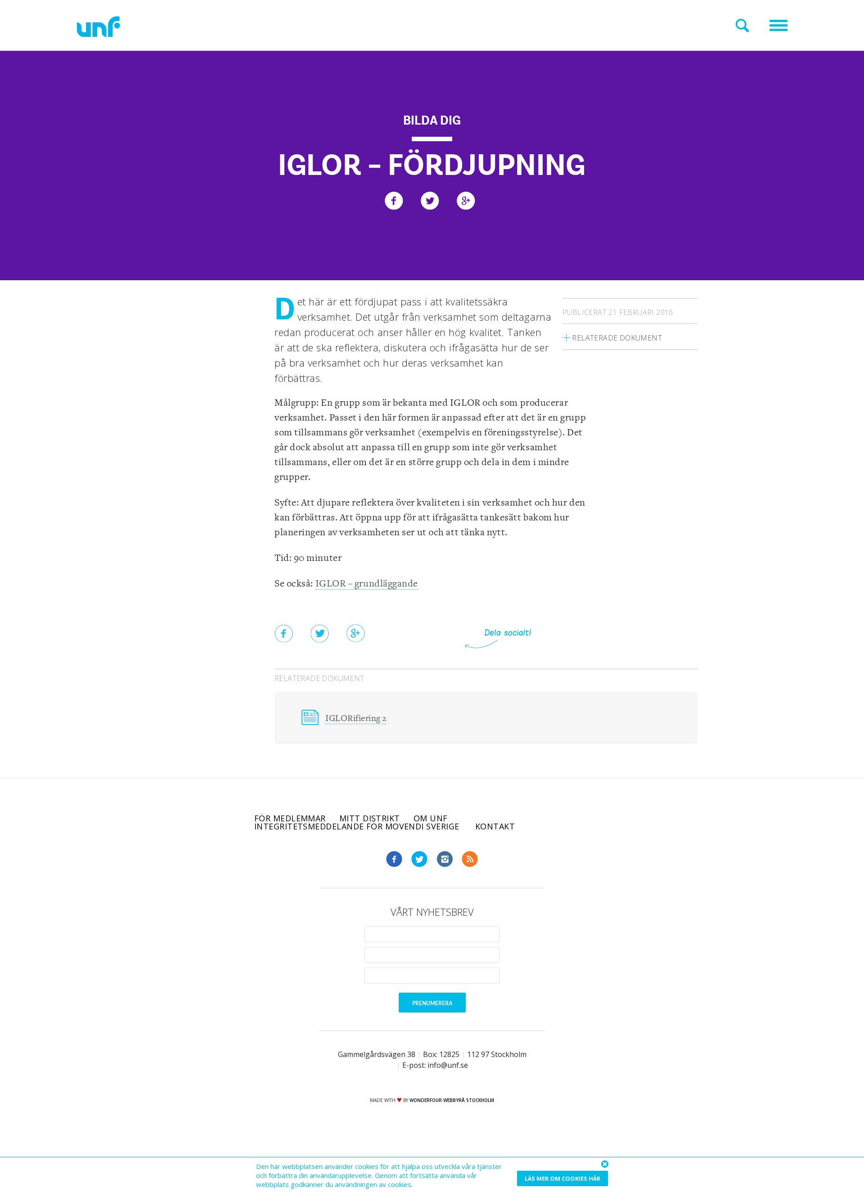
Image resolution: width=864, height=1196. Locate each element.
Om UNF (431, 818)
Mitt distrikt (369, 818)
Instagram (444, 859)
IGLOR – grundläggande (366, 583)
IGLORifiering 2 (356, 718)
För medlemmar (290, 818)
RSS (470, 859)
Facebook (394, 859)
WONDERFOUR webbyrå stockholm (452, 1100)
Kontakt (495, 826)
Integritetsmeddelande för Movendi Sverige (358, 826)
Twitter (419, 859)
